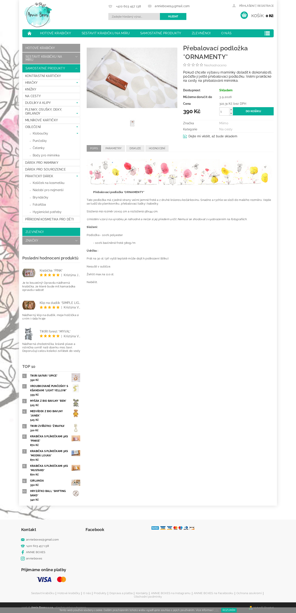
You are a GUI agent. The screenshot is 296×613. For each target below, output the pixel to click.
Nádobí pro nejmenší (48, 190)
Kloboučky (40, 133)
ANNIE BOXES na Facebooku (213, 593)
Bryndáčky (41, 197)
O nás (226, 33)
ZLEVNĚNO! (201, 33)
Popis (94, 148)
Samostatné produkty (160, 33)
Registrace (265, 5)
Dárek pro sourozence (45, 169)
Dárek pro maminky (41, 162)
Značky (32, 240)
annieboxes (34, 558)
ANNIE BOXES (36, 552)
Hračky (31, 82)
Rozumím (229, 610)
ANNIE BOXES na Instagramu (171, 593)
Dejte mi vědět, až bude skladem (213, 136)
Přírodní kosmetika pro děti (49, 219)
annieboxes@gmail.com (42, 539)
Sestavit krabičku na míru (106, 33)
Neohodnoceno (215, 65)
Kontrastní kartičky (43, 76)
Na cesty (33, 96)
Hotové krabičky (55, 33)
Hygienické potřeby (47, 212)
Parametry (114, 148)
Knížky (30, 89)
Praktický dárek (39, 176)
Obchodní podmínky (148, 596)
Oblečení (33, 127)
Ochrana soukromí (249, 593)
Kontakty (142, 593)
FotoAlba (39, 204)
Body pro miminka (46, 155)
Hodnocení (157, 148)
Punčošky (40, 141)
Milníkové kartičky (41, 120)
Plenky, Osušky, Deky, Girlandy (43, 111)
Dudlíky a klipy (38, 103)
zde (216, 610)
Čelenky (39, 148)
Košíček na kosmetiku (48, 183)
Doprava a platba (121, 593)
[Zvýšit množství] (231, 109)
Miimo (223, 123)
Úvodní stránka (29, 33)
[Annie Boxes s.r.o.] (38, 14)
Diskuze (135, 148)
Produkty (100, 593)
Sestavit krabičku (42, 593)
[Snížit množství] (231, 113)
